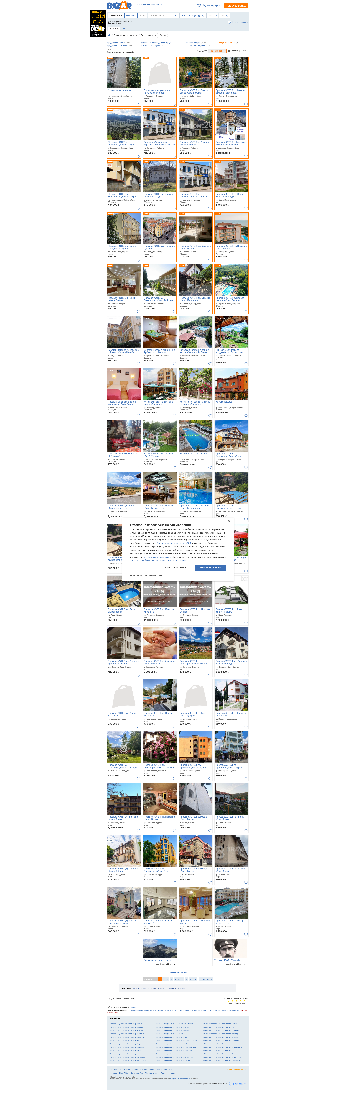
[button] (146, 575)
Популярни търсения (169, 1073)
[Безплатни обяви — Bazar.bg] (119, 6)
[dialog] (178, 549)
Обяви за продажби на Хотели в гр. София (126, 1027)
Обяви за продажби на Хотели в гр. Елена (125, 1041)
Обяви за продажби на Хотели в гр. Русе (125, 1051)
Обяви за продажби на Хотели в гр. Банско (220, 1024)
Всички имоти (116, 15)
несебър (134, 1007)
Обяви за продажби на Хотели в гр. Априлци (221, 1034)
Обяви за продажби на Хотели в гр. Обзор (172, 1031)
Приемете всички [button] (210, 568)
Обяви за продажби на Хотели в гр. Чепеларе (174, 1051)
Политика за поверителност (173, 560)
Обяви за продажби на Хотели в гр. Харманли (221, 1054)
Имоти (132, 35)
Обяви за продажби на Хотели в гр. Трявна (173, 1037)
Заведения (151, 988)
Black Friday (124, 1073)
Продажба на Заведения (197, 46)
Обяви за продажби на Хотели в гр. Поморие (126, 1047)
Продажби (131, 15)
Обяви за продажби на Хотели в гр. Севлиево (221, 1041)
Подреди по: (202, 51)
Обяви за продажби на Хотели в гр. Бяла (172, 1034)
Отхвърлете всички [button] (176, 568)
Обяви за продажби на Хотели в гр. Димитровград (176, 1047)
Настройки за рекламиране (157, 556)
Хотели (163, 35)
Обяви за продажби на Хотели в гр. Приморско (174, 1024)
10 (194, 979)
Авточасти (168, 1069)
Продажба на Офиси (118, 43)
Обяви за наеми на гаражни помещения (192, 1010)
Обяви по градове (152, 1073)
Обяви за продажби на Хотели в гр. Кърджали (127, 1057)
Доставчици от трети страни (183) (174, 543)
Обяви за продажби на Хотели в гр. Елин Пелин (175, 1054)
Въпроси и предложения (236, 1069)
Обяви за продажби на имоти (165, 1010)
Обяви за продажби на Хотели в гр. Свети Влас (222, 1027)
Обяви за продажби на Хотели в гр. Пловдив (126, 1034)
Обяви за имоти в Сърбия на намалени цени (224, 1010)
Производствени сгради (175, 988)
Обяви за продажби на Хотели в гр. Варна (125, 1024)
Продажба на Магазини (119, 46)
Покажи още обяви (178, 972)
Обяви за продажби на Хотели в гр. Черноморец (222, 1047)
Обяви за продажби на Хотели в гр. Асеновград (127, 1061)
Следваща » (206, 979)
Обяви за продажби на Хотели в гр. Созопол (221, 1031)
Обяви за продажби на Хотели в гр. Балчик (126, 1031)
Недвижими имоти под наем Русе (142, 1010)
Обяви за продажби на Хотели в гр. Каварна (220, 1037)
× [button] (229, 521)
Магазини (142, 988)
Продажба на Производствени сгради (158, 43)
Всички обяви (119, 35)
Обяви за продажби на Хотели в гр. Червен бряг (222, 1057)
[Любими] (199, 6)
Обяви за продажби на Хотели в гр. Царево (126, 1044)
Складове (161, 988)
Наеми (142, 15)
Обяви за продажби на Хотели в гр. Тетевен (126, 1054)
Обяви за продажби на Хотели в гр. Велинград (127, 1037)
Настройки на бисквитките (144, 560)
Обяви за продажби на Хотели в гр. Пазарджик (174, 1057)
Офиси (134, 988)
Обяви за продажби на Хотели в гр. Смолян (220, 1051)
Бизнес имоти (147, 35)
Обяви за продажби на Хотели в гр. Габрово (173, 1044)
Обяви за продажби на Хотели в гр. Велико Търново (176, 1041)
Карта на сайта (137, 1073)
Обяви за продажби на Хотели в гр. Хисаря (173, 1061)
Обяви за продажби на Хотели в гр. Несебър (173, 1027)
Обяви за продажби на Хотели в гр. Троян (219, 1044)
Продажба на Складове (151, 46)
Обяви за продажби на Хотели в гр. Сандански (221, 1061)
